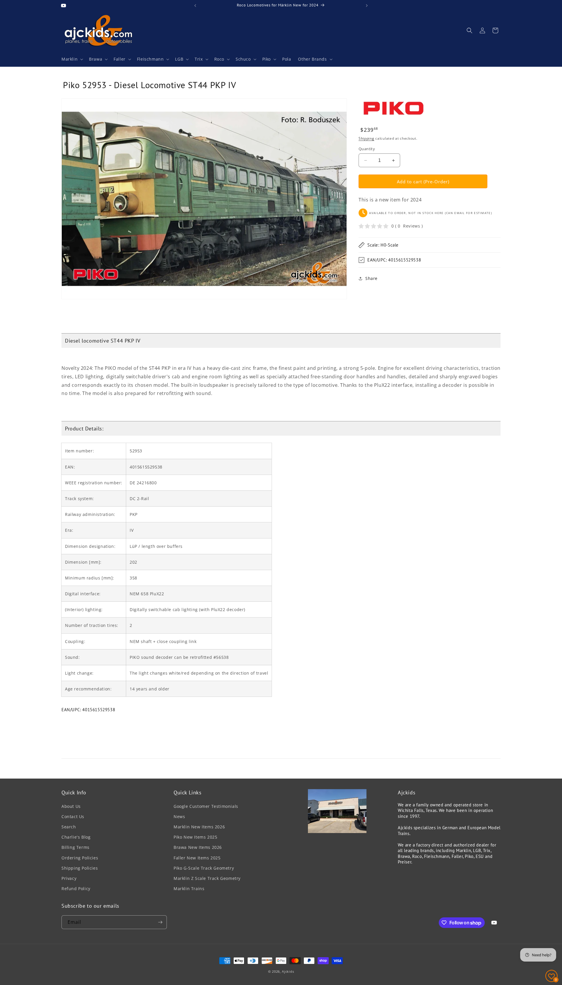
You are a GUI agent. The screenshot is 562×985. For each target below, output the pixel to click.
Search (68, 827)
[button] (71, 59)
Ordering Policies (79, 858)
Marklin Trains (189, 888)
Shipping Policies (79, 868)
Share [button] (371, 278)
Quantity (367, 148)
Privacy (68, 878)
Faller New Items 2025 (197, 858)
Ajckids (288, 971)
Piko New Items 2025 (195, 837)
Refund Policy (75, 888)
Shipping (366, 138)
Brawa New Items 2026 (198, 847)
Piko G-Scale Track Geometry (204, 868)
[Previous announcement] (195, 5)
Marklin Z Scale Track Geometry (207, 878)
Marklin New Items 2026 (199, 827)
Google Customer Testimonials (206, 806)
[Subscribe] (160, 922)
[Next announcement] (366, 5)
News (179, 816)
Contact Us (72, 816)
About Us (71, 806)
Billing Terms (75, 847)
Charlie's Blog (75, 837)
